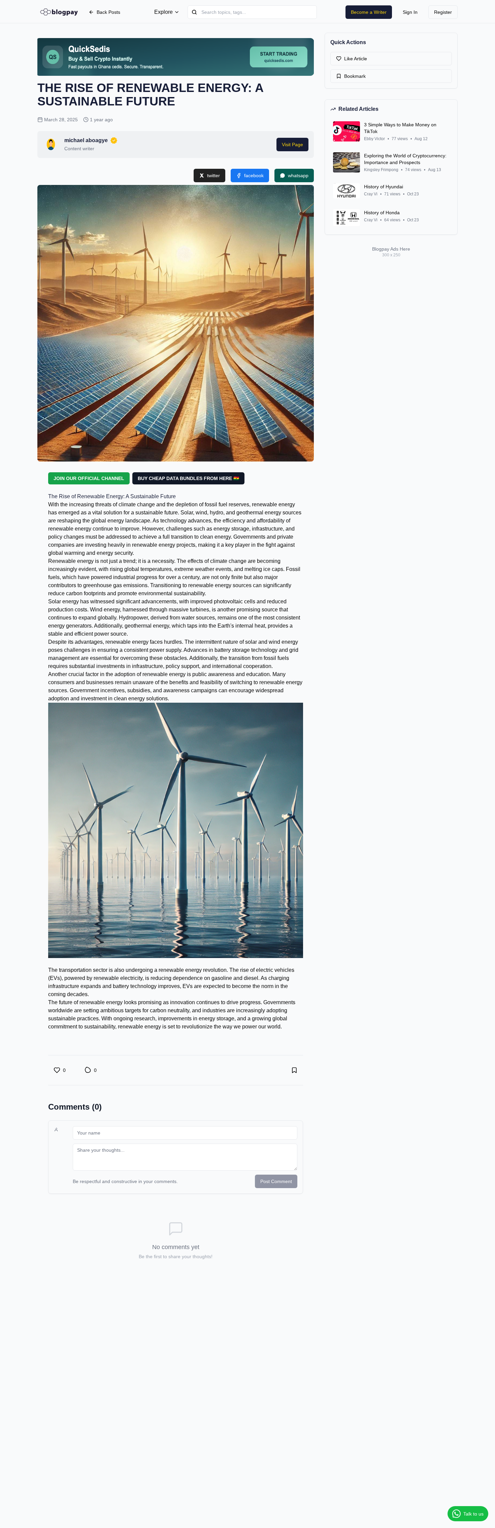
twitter (213, 175)
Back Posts (108, 12)
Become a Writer (369, 12)
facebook (254, 175)
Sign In (410, 12)
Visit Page (292, 144)
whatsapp (298, 175)
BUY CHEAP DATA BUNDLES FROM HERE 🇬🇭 (188, 478)
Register (443, 12)
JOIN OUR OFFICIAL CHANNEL (89, 478)
